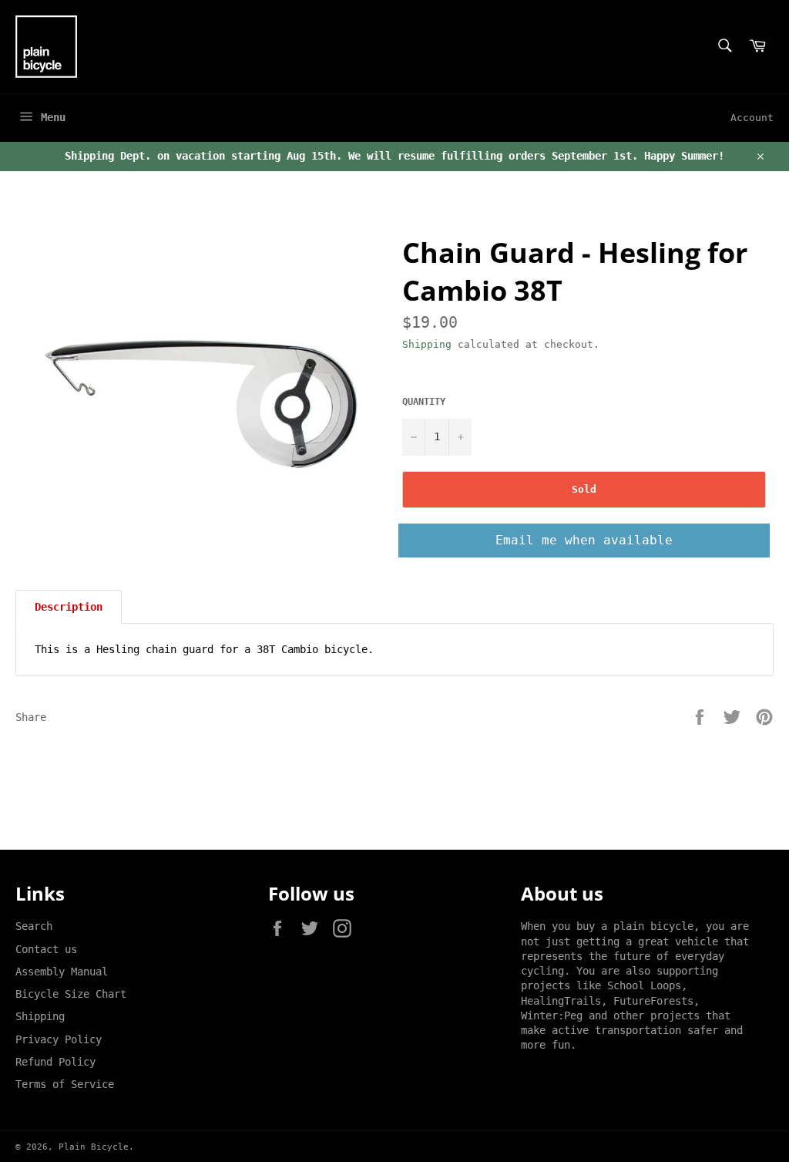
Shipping (427, 344)
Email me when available (584, 540)
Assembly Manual (61, 971)
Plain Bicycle (94, 1147)
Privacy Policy (58, 1039)
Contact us (46, 949)
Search (33, 926)
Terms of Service (64, 1084)
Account (752, 117)
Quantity (423, 401)
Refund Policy (55, 1062)
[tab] (68, 607)
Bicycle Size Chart (70, 994)
